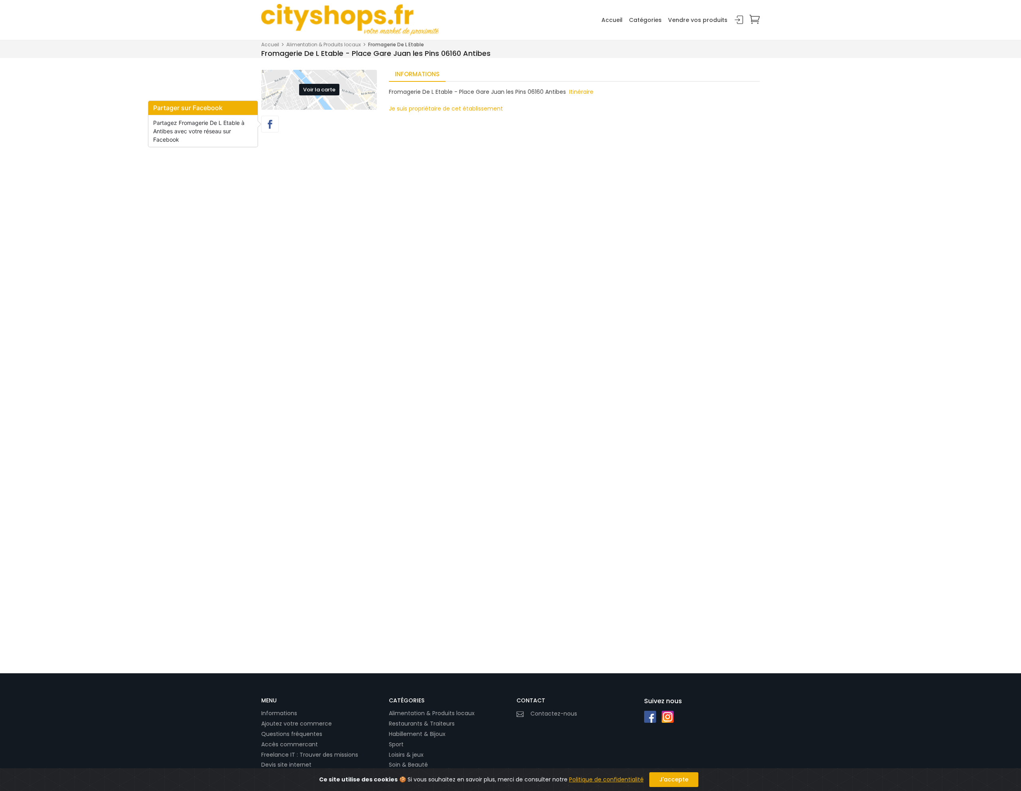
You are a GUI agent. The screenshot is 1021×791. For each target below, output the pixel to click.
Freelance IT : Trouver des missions (309, 754)
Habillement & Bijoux (417, 734)
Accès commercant (289, 744)
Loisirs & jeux (406, 754)
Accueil (612, 20)
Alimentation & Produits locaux (323, 44)
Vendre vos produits (697, 20)
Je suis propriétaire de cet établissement (446, 109)
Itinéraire (581, 92)
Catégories (645, 20)
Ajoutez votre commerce (296, 723)
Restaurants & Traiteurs (422, 723)
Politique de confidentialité (606, 779)
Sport (396, 744)
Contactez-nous (553, 714)
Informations (279, 713)
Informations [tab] (417, 74)
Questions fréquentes (291, 734)
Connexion (739, 20)
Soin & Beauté (408, 764)
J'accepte (673, 779)
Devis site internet (286, 764)
